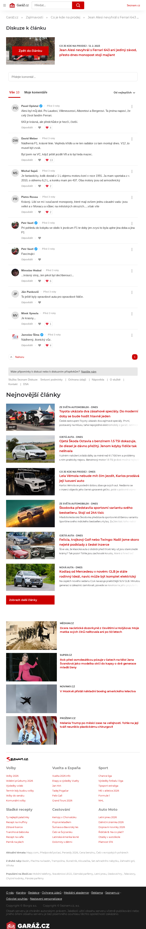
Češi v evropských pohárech (112, 852)
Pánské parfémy (34, 878)
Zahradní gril (127, 861)
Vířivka (10, 865)
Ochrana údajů (51, 892)
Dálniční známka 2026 (111, 822)
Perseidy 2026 (70, 852)
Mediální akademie (76, 892)
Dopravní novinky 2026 (111, 827)
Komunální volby (16, 800)
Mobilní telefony (42, 873)
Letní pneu (100, 873)
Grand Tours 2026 (62, 800)
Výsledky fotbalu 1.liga (110, 780)
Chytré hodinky (15, 878)
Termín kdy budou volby (20, 790)
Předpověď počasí (50, 852)
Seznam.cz (133, 5)
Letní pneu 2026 (107, 817)
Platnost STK (105, 842)
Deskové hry (115, 873)
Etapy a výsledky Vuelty (65, 780)
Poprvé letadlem (61, 822)
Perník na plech (15, 842)
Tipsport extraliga (108, 785)
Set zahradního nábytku (105, 861)
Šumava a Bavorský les (65, 827)
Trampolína (58, 861)
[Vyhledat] (78, 5)
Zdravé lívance (14, 827)
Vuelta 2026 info (61, 775)
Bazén (25, 861)
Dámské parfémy (83, 873)
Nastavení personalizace (46, 899)
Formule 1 (104, 795)
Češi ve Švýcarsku (62, 832)
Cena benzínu (87, 852)
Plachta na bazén (40, 861)
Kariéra (21, 892)
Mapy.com (32, 852)
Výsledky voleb (14, 785)
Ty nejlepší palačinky (17, 817)
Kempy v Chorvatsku (64, 817)
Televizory (129, 873)
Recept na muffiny (16, 822)
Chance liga (105, 775)
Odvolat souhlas (17, 899)
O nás (10, 892)
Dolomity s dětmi (62, 842)
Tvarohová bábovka (17, 832)
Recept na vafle (15, 837)
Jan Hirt (56, 785)
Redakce (33, 892)
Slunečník (71, 861)
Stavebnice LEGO (62, 873)
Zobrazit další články (23, 600)
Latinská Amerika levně (65, 837)
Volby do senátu (15, 795)
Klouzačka (84, 861)
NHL (101, 800)
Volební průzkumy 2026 (19, 780)
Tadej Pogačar (60, 790)
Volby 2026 (12, 775)
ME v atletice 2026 (108, 790)
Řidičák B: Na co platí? (111, 832)
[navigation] (5, 5)
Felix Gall (57, 795)
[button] (30, 417)
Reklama (97, 892)
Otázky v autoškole (109, 837)
